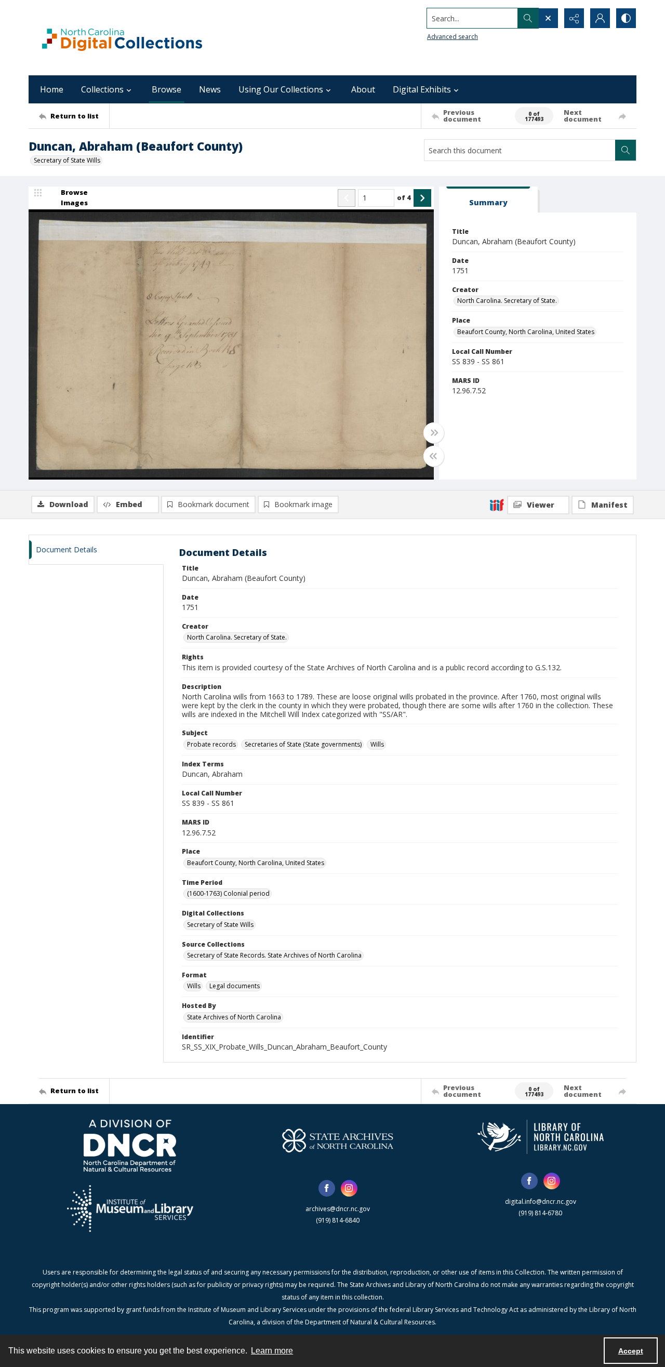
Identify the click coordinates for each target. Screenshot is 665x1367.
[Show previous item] (346, 198)
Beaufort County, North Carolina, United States (525, 331)
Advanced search (452, 36)
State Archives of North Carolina (234, 1017)
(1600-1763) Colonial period (228, 893)
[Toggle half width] (433, 456)
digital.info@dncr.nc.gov (540, 1201)
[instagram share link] (349, 1188)
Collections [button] (102, 89)
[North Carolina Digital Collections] (122, 38)
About (363, 89)
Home (51, 89)
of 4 (404, 197)
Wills (377, 744)
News (210, 89)
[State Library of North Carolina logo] (540, 1137)
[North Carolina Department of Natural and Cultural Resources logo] (130, 1146)
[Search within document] (625, 150)
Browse (166, 89)
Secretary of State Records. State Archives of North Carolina (274, 955)
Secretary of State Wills (67, 160)
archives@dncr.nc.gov (337, 1208)
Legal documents (234, 985)
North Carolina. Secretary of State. (507, 300)
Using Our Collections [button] (280, 89)
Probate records (211, 744)
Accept (630, 1351)
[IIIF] (496, 504)
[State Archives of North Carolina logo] (337, 1140)
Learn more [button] (272, 1350)
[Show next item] (422, 198)
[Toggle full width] (433, 432)
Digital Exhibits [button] (422, 89)
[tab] (488, 200)
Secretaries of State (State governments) (303, 744)
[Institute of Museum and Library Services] (130, 1208)
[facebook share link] (326, 1188)
